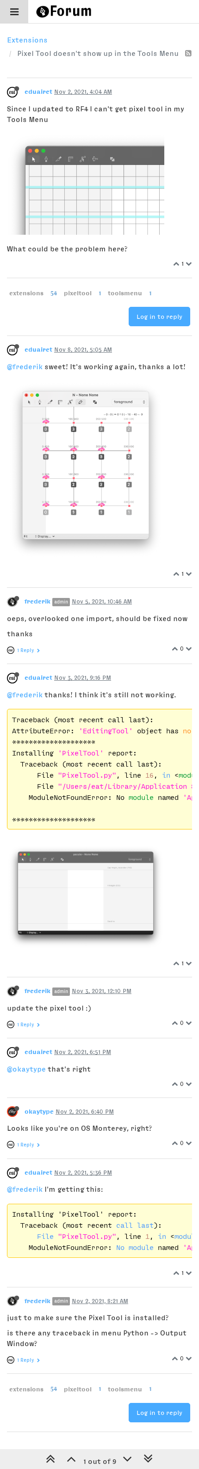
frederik (37, 601)
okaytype (39, 1111)
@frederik (25, 366)
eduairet (38, 91)
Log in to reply (159, 316)
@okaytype (26, 1069)
